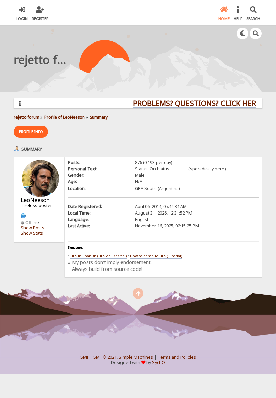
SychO (158, 362)
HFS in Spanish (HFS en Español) (98, 256)
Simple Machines (136, 357)
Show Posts (32, 228)
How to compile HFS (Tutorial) (156, 256)
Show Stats (32, 233)
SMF (84, 357)
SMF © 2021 (105, 357)
